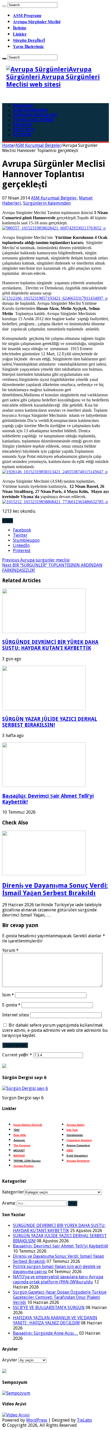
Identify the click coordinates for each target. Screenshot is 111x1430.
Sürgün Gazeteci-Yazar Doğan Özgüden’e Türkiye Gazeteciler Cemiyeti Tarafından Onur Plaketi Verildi (59, 1297)
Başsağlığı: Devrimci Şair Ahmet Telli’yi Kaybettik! (60, 1246)
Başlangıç (23, 105)
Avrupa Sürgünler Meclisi (36, 21)
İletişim (19, 28)
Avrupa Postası (23, 1165)
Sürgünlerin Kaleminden (47, 203)
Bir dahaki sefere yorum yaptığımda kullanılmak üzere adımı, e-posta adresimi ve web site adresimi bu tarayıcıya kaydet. (55, 1030)
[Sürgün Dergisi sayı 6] (25, 1088)
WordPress (36, 1420)
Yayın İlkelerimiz (28, 46)
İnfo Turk (72, 1129)
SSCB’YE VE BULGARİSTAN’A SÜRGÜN (49, 1307)
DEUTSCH (23, 129)
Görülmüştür (75, 1135)
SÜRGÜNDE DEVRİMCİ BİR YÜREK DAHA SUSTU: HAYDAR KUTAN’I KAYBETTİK (50, 645)
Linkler (20, 34)
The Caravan (21, 1145)
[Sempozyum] (16, 1393)
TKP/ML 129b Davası (27, 1160)
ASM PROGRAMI (30, 110)
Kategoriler (13, 1192)
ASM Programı (27, 15)
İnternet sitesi (15, 1014)
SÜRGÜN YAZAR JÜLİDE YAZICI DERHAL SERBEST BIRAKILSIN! (49, 722)
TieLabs (84, 1420)
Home (8, 145)
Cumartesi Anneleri (79, 1140)
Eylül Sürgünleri (77, 1155)
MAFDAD (19, 1155)
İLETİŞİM (22, 134)
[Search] (4, 6)
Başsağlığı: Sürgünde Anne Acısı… (45, 1333)
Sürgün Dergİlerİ (29, 40)
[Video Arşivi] (16, 1415)
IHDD (70, 1150)
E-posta (11, 1005)
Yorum (10, 950)
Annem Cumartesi (78, 1145)
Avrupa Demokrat (78, 1160)
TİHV (16, 1129)
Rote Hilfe (19, 1135)
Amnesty (19, 1140)
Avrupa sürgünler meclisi (36, 560)
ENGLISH (22, 125)
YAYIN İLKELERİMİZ (33, 120)
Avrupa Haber (76, 1124)
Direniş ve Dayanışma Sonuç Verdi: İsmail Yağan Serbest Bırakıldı (55, 889)
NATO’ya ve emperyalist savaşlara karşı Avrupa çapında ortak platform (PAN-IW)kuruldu (58, 1279)
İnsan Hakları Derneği (27, 1124)
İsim (8, 995)
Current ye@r (17, 1054)
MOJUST (19, 1150)
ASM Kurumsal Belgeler (38, 145)
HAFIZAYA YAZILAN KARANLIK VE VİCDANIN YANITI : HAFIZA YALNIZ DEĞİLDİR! (55, 1320)
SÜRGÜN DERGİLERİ (35, 115)
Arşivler (9, 1360)
